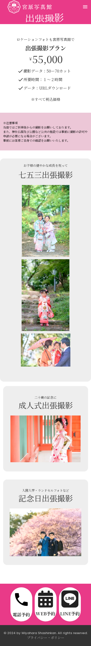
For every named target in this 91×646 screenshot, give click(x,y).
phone (21, 599)
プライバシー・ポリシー (45, 637)
